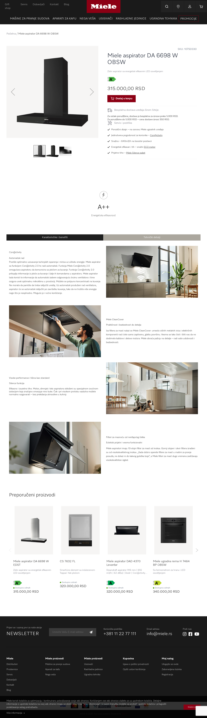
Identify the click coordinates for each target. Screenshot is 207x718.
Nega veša (50, 674)
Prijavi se (189, 6)
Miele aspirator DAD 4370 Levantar (123, 563)
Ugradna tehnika (92, 674)
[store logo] (103, 6)
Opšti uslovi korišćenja (134, 669)
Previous (10, 550)
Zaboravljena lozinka (172, 669)
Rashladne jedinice (93, 669)
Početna (11, 34)
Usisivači (88, 664)
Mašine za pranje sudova (57, 664)
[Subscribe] (91, 632)
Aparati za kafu (52, 669)
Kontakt (54, 4)
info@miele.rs (159, 634)
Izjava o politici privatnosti (136, 664)
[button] (12, 92)
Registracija (167, 674)
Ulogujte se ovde (170, 664)
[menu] (103, 18)
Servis (24, 4)
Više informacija (14, 713)
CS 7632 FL (67, 561)
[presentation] (189, 18)
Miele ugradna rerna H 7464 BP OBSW (171, 563)
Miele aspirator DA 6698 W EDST (31, 563)
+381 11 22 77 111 (120, 634)
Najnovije (178, 6)
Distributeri (12, 664)
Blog (66, 4)
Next (197, 550)
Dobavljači (39, 4)
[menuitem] (29, 18)
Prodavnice (12, 669)
